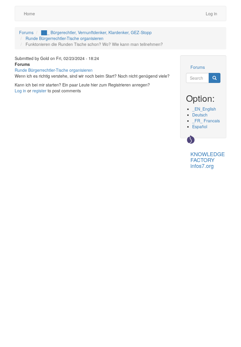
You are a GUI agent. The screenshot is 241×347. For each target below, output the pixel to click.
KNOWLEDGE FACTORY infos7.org (207, 155)
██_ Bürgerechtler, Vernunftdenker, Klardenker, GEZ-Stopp (96, 32)
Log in (211, 13)
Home (29, 13)
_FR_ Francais (206, 121)
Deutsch (199, 115)
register (39, 91)
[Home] (190, 139)
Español (199, 126)
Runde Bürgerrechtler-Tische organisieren (64, 38)
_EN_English (204, 109)
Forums (26, 32)
